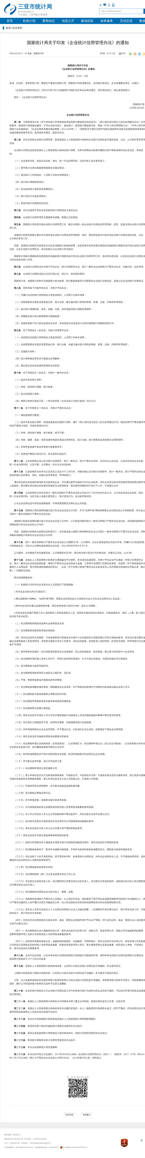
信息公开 (68, 21)
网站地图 (7, 1135)
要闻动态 (48, 21)
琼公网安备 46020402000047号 (75, 1147)
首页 (10, 21)
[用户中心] (109, 5)
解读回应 (87, 21)
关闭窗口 (86, 1115)
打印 (123, 53)
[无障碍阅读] (117, 5)
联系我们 (16, 1135)
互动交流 (126, 21)
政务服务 (107, 21)
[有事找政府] (104, 5)
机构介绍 (29, 21)
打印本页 (69, 1115)
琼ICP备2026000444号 (24, 1147)
